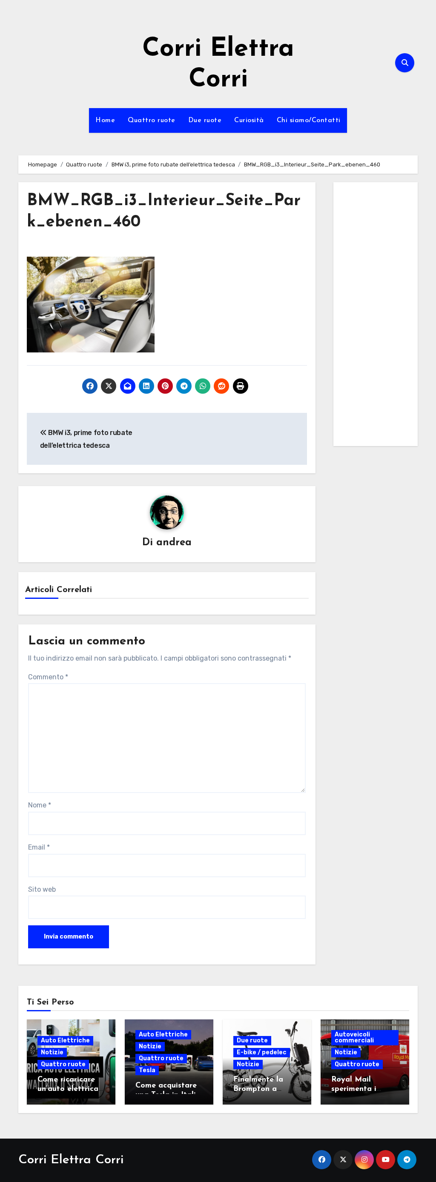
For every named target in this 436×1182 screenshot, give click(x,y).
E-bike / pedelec (262, 1052)
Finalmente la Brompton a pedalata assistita (266, 1089)
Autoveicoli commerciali (354, 1037)
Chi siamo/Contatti (309, 120)
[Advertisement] (376, 316)
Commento (48, 677)
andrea (174, 543)
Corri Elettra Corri (70, 1160)
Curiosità (249, 120)
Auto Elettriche (65, 1040)
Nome (39, 805)
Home (105, 120)
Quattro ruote (151, 120)
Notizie (52, 1052)
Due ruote (205, 120)
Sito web (42, 889)
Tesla (147, 1070)
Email (39, 847)
